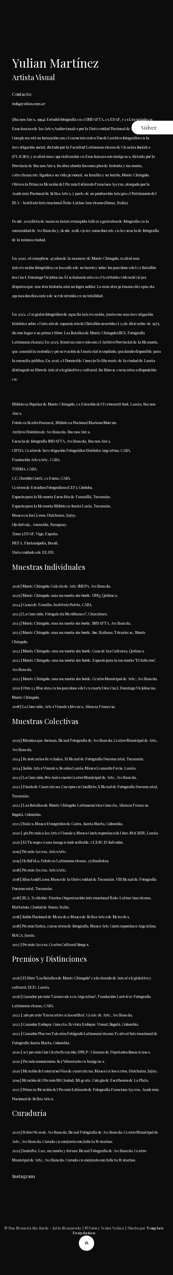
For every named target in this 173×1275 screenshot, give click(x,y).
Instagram (23, 1176)
